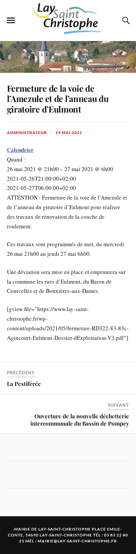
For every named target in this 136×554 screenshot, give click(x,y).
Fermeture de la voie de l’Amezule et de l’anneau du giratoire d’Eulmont (58, 98)
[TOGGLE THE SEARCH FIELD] (125, 20)
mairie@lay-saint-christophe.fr (77, 540)
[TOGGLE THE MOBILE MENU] (11, 20)
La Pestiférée (24, 383)
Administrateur (27, 132)
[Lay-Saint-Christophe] (68, 31)
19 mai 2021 (68, 132)
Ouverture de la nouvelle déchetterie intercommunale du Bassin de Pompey (79, 419)
